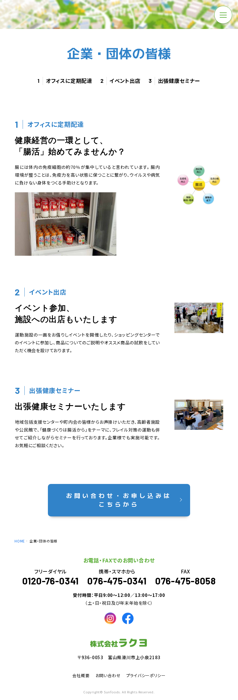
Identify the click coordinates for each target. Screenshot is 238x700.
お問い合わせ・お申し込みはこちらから (119, 499)
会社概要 (80, 675)
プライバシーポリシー (146, 675)
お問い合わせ (107, 675)
